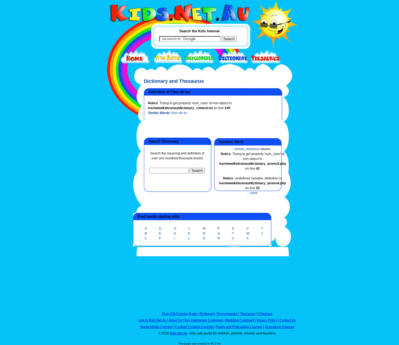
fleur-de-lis (179, 113)
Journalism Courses (279, 327)
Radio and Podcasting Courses (239, 327)
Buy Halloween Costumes (204, 320)
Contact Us (288, 320)
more (254, 193)
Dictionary (207, 314)
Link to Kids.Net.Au (152, 320)
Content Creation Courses (194, 327)
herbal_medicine (247, 149)
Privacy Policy (266, 320)
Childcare (265, 314)
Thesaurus (248, 314)
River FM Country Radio (180, 314)
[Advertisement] (114, 198)
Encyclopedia (227, 314)
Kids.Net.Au (178, 333)
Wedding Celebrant (239, 320)
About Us (175, 320)
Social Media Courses (156, 327)
